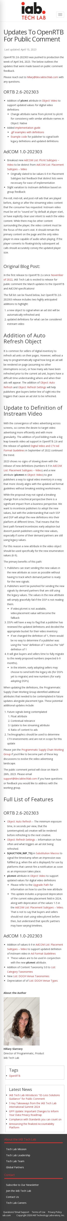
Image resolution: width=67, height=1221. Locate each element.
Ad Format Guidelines (43, 953)
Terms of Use (38, 1212)
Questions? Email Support (16, 1212)
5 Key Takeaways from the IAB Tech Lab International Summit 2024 (32, 1104)
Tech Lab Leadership (18, 1155)
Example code (19, 136)
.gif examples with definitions (27, 132)
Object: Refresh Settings (32, 387)
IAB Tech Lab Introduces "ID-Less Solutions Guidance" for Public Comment (34, 1096)
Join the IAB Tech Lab (18, 1190)
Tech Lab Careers (16, 1202)
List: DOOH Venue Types (43, 980)
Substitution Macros (47, 853)
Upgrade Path (41, 884)
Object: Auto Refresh (19, 821)
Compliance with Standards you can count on (35, 1119)
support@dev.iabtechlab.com (20, 778)
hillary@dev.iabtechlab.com (42, 77)
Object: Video (49, 100)
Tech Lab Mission (16, 1149)
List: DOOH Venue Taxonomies (31, 976)
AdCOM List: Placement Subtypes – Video (39, 907)
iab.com (7, 1215)
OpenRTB (14, 1075)
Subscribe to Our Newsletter (22, 1185)
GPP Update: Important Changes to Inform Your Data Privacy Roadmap (34, 1113)
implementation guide (27, 127)
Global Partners (15, 1167)
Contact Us (12, 1197)
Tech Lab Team (15, 1161)
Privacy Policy (55, 1212)
